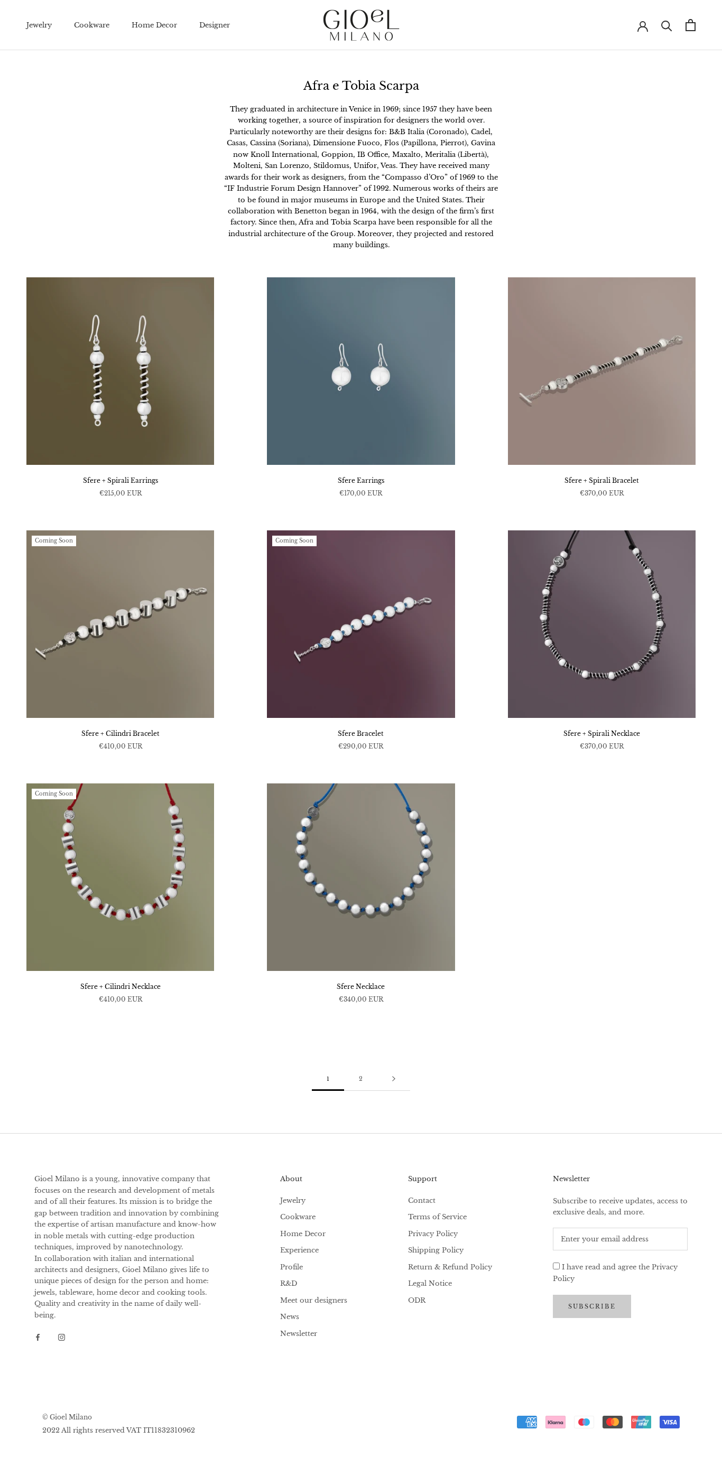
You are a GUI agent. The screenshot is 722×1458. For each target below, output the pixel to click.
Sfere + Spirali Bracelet (601, 480)
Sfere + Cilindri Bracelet (120, 733)
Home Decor (154, 25)
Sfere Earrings (361, 480)
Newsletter (298, 1333)
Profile (291, 1267)
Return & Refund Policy (450, 1267)
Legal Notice (430, 1283)
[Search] (666, 25)
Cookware (91, 25)
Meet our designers (313, 1300)
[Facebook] (37, 1336)
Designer (214, 25)
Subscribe (592, 1306)
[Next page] (393, 1079)
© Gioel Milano (67, 1417)
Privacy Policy (433, 1233)
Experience (299, 1250)
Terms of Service (437, 1216)
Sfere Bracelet (361, 733)
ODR (416, 1300)
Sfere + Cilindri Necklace (120, 986)
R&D (288, 1283)
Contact (422, 1200)
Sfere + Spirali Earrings (120, 480)
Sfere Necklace (361, 986)
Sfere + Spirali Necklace (601, 733)
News (289, 1316)
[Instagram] (61, 1336)
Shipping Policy (436, 1250)
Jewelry (39, 25)
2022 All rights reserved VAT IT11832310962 (118, 1430)
